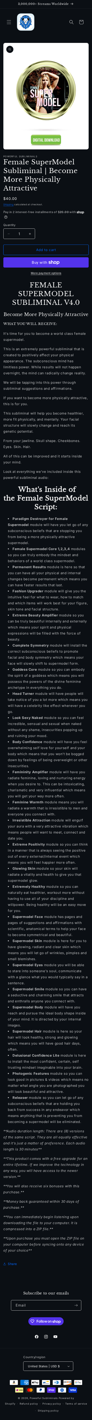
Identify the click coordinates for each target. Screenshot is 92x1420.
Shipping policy (48, 1410)
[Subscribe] (76, 1305)
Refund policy (29, 1403)
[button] (9, 22)
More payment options (46, 273)
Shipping (8, 204)
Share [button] (12, 1264)
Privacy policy (51, 1403)
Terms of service (76, 1403)
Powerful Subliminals (44, 1398)
